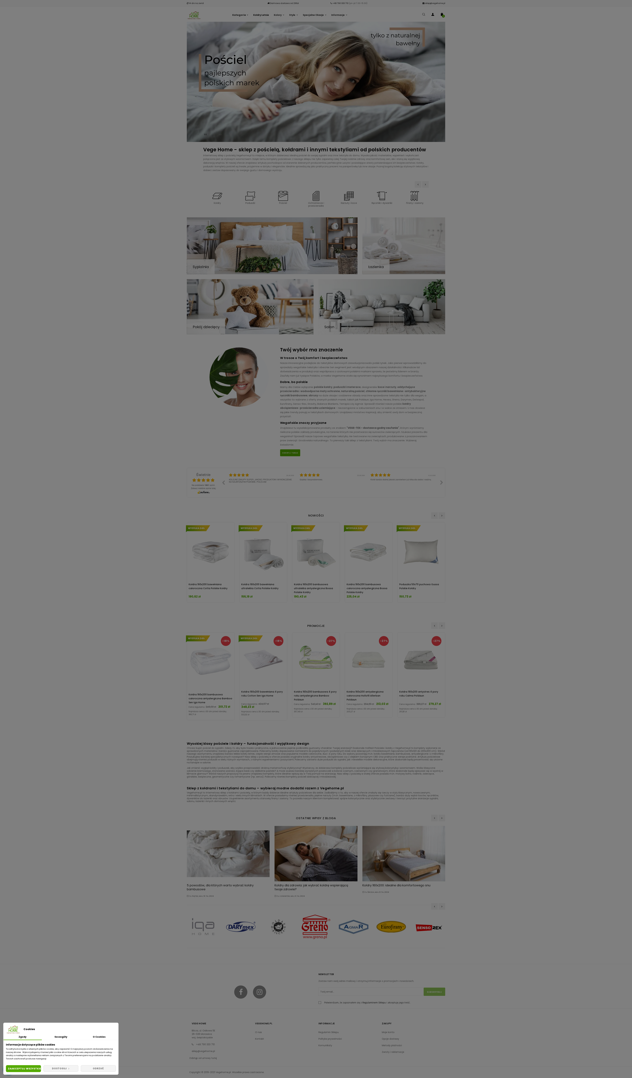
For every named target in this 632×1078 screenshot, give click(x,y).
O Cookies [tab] (99, 1036)
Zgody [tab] (22, 1036)
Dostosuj (59, 1068)
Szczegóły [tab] (60, 1036)
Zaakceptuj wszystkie (24, 1068)
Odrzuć (98, 1068)
